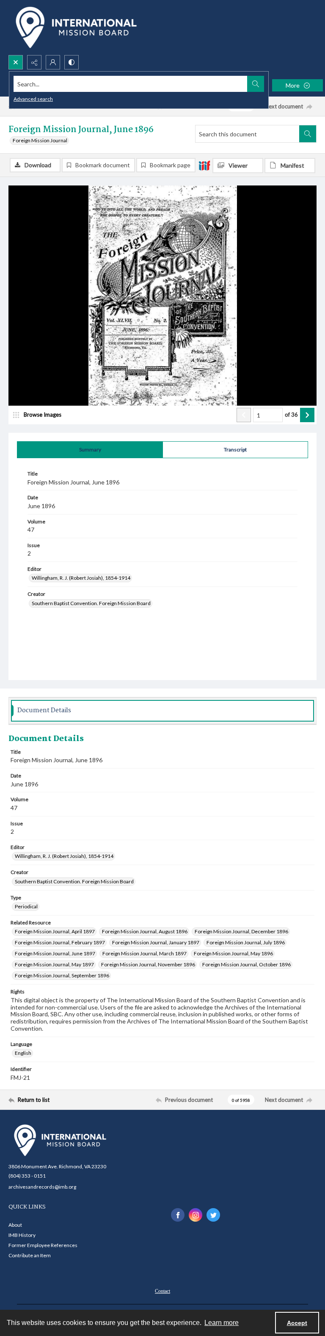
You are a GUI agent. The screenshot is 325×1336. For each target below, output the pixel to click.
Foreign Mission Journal (40, 140)
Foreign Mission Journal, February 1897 (60, 942)
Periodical (26, 906)
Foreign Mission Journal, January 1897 (155, 942)
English (23, 1053)
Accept (297, 1322)
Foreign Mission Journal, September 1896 (62, 975)
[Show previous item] (244, 415)
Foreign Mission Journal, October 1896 (246, 964)
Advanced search (33, 99)
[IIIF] (204, 165)
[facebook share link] (178, 1215)
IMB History (22, 1235)
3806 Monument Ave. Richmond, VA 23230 (57, 1166)
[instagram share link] (195, 1215)
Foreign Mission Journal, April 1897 (55, 931)
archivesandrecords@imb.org (42, 1187)
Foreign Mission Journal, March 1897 (144, 953)
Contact (162, 1291)
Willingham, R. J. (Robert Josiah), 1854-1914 (81, 578)
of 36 (291, 414)
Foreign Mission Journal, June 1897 (55, 953)
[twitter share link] (213, 1215)
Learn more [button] (221, 1322)
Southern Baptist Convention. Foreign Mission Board (91, 603)
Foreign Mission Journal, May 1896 (233, 953)
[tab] (89, 450)
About (15, 1225)
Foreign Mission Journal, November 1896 (148, 964)
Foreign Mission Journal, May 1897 (54, 964)
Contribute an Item (29, 1255)
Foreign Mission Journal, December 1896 (241, 931)
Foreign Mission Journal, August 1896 (144, 931)
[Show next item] (307, 415)
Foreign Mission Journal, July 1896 (246, 942)
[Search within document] (307, 133)
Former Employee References (42, 1245)
